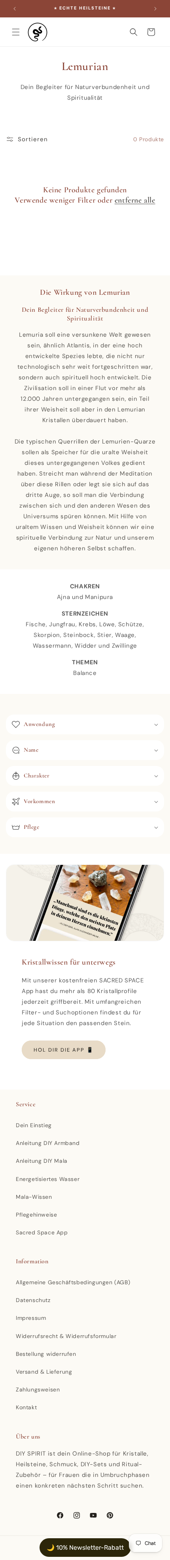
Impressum (31, 1317)
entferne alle (135, 200)
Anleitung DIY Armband (48, 1143)
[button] (16, 32)
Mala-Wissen (34, 1196)
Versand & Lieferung (44, 1371)
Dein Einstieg (34, 1125)
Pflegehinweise (36, 1214)
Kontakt (26, 1407)
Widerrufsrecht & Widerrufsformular (66, 1336)
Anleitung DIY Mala (42, 1160)
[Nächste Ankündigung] (155, 8)
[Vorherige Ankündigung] (14, 8)
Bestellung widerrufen (46, 1353)
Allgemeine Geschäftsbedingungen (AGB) (73, 1282)
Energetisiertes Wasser (47, 1179)
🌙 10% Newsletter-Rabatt (85, 1547)
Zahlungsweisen (38, 1389)
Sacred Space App (42, 1232)
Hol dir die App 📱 (64, 1049)
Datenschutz (33, 1300)
